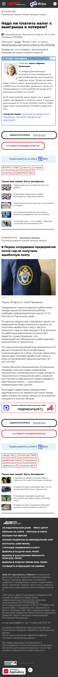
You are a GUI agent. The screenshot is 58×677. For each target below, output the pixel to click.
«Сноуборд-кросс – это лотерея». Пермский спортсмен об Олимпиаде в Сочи (33, 222)
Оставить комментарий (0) (23, 146)
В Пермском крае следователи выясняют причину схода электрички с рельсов (32, 506)
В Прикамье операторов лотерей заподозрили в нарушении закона (29, 195)
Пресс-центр (40, 528)
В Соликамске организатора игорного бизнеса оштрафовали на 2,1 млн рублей (31, 213)
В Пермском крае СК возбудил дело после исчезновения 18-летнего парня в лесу (32, 488)
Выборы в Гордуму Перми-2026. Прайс (24, 562)
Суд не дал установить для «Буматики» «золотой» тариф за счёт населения (26, 117)
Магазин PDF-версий (14, 535)
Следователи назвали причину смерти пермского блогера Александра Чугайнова (33, 479)
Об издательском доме (16, 528)
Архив (17, 42)
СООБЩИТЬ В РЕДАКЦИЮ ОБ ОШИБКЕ (23, 566)
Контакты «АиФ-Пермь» (16, 543)
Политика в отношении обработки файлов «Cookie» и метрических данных (24, 636)
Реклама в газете (36, 531)
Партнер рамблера (26, 663)
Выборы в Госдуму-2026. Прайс (20, 551)
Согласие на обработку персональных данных (26, 627)
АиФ (3, 297)
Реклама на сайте (13, 531)
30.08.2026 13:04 (9, 237)
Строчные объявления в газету (21, 547)
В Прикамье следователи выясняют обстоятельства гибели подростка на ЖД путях (32, 498)
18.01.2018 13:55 (8, 11)
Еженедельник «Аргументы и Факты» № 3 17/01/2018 (28, 45)
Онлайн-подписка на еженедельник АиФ (27, 539)
